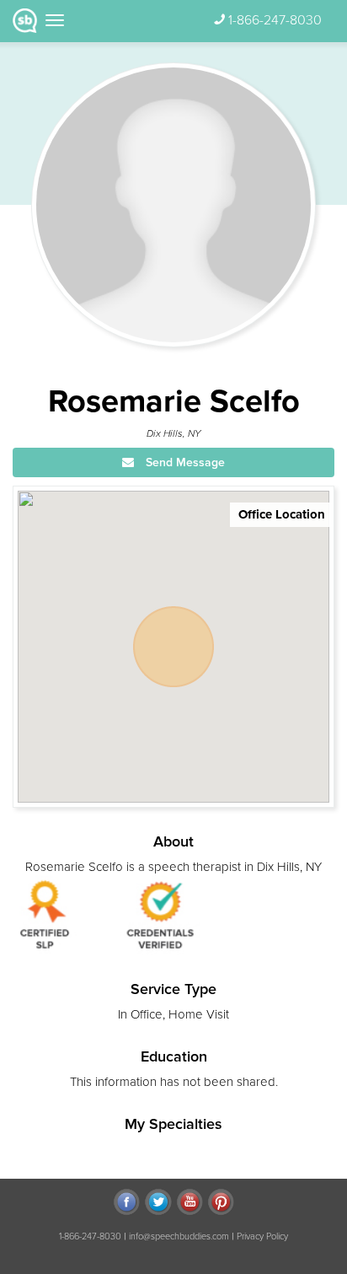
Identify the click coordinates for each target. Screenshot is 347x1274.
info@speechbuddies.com (179, 1236)
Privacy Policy (262, 1236)
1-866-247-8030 (275, 20)
